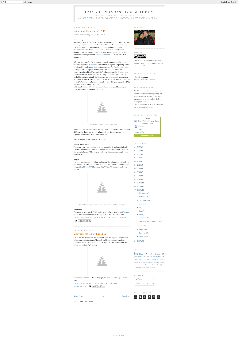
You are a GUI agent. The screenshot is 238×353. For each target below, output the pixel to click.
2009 (139, 186)
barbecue (155, 259)
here (111, 87)
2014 (139, 172)
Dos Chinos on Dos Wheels (119, 11)
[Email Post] (76, 220)
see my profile (139, 132)
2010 (139, 183)
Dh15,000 (88, 167)
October (142, 196)
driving (143, 262)
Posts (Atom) (88, 301)
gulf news (150, 262)
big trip (138, 253)
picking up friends (103, 54)
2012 (139, 175)
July (141, 207)
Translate (152, 79)
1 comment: (121, 217)
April (141, 225)
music (149, 265)
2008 (139, 190)
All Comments (143, 283)
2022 (139, 147)
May (141, 214)
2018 (139, 157)
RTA (89, 42)
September (143, 200)
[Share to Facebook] (87, 220)
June (141, 211)
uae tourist (146, 267)
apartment (147, 259)
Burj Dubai (120, 237)
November (143, 193)
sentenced (94, 147)
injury (157, 262)
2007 (139, 241)
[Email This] (79, 220)
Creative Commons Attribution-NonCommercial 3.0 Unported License (148, 63)
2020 (139, 154)
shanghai (156, 265)
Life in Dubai (89, 87)
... (135, 101)
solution (93, 64)
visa (153, 267)
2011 (139, 179)
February (142, 233)
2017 (139, 161)
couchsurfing (157, 257)
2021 (139, 150)
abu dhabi (155, 253)
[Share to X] (84, 220)
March (141, 229)
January (142, 236)
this (105, 134)
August (142, 204)
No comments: (80, 286)
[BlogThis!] (82, 220)
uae (148, 257)
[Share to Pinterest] (90, 220)
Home (102, 296)
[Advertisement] (150, 309)
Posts (139, 279)
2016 (139, 165)
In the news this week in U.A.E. (89, 31)
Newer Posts (78, 296)
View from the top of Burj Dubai (90, 233)
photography (138, 257)
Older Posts (126, 296)
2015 (139, 168)
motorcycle (137, 259)
